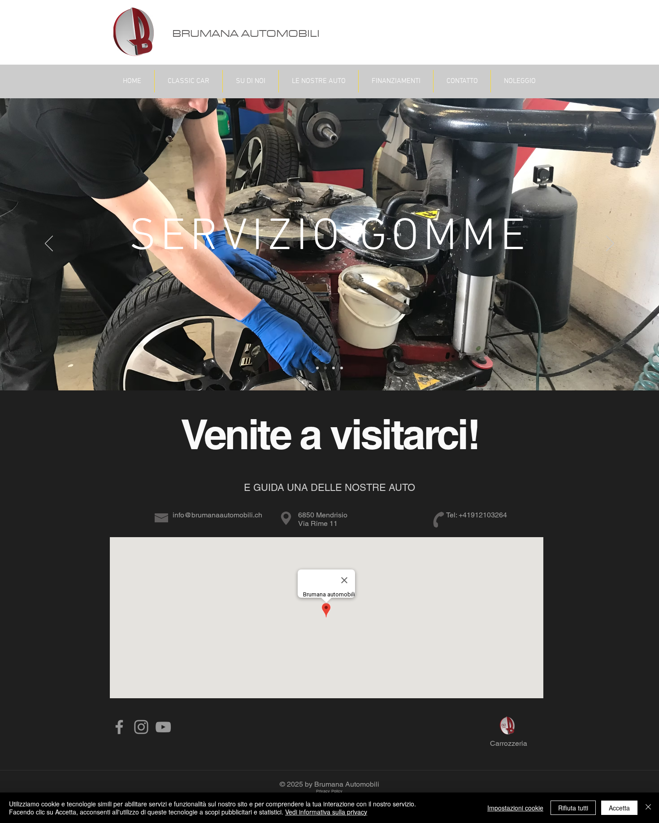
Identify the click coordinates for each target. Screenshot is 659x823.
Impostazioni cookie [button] (515, 807)
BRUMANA (205, 33)
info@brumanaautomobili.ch (217, 515)
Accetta (619, 807)
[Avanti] (610, 244)
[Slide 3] (333, 368)
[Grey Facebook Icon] (119, 727)
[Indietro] (49, 244)
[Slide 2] (325, 368)
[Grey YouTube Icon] (163, 727)
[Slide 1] (317, 368)
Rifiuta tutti (573, 807)
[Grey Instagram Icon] (141, 727)
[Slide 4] (341, 368)
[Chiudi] (648, 808)
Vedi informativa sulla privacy (326, 811)
